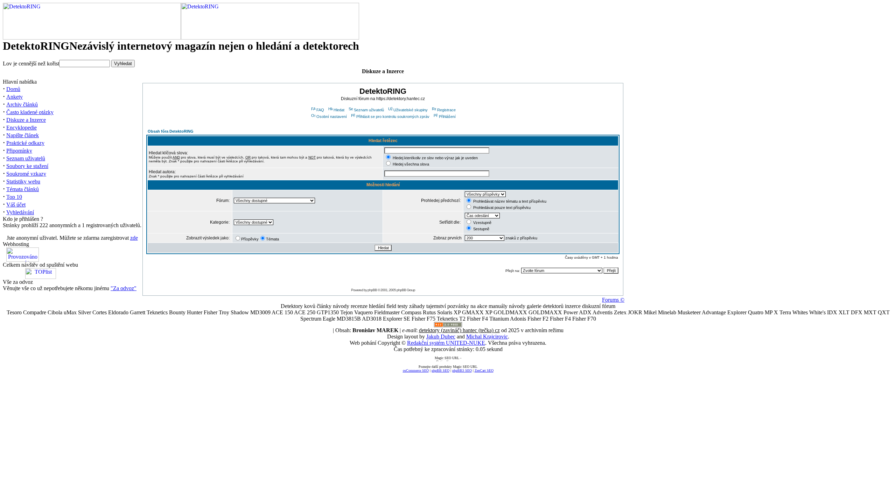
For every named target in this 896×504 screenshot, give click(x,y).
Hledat (339, 110)
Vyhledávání (20, 212)
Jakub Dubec (440, 337)
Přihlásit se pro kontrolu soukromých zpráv (392, 116)
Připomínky (19, 151)
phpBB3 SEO (462, 370)
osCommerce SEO (416, 370)
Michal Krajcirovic (487, 337)
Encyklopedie (21, 128)
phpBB (372, 290)
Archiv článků (22, 104)
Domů (13, 89)
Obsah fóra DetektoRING (171, 131)
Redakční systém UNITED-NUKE (446, 343)
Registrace (446, 110)
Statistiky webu (23, 181)
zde (134, 238)
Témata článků (22, 189)
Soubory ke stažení (27, 166)
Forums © (613, 300)
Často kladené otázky (30, 112)
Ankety (14, 97)
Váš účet (16, 205)
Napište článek (22, 135)
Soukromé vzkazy (26, 174)
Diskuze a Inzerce (26, 120)
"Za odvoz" (123, 288)
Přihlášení (447, 116)
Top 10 (14, 197)
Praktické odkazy (25, 143)
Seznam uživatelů (25, 158)
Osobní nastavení (331, 116)
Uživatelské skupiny (410, 110)
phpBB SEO (440, 370)
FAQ (320, 110)
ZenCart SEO (484, 370)
